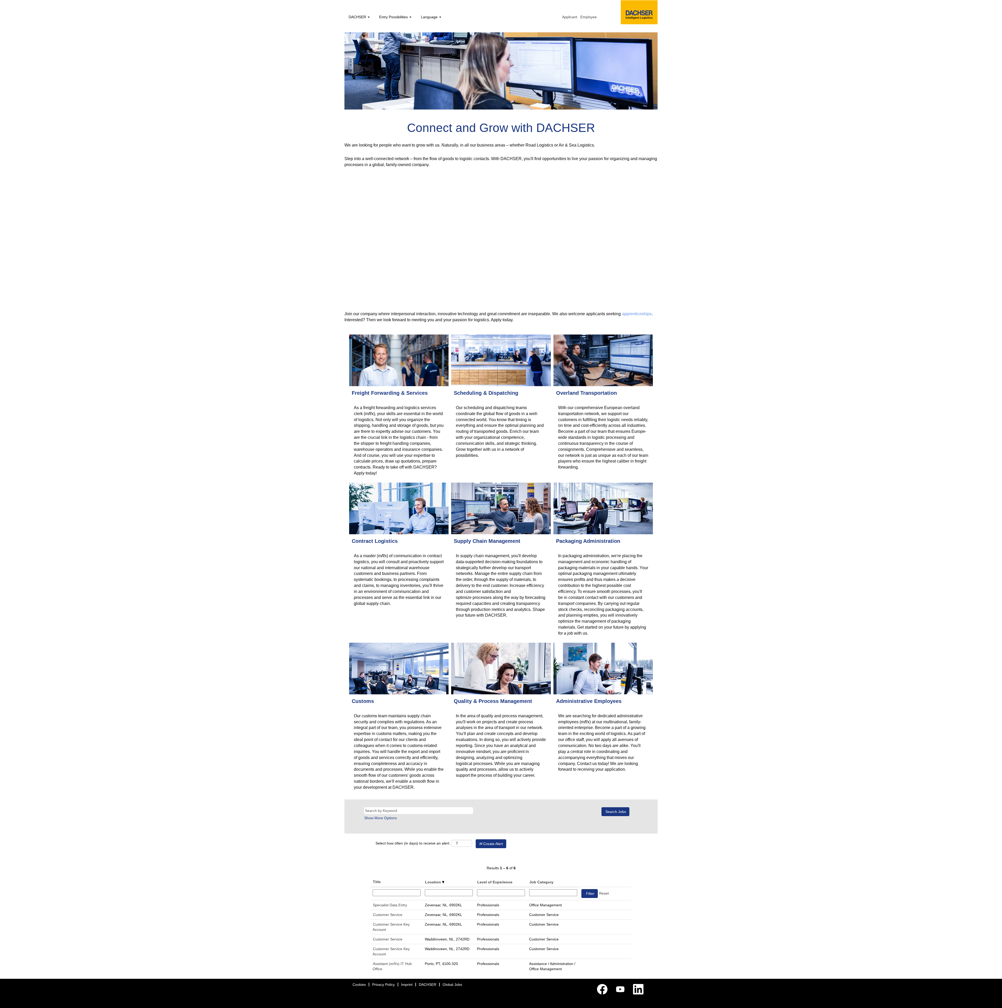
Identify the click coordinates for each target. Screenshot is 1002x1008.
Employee (588, 17)
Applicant (569, 17)
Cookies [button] (359, 984)
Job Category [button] (541, 882)
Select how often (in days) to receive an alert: (412, 843)
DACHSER (427, 984)
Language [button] (430, 17)
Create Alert (492, 844)
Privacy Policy (383, 984)
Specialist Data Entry (390, 905)
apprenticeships (637, 314)
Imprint (407, 984)
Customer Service (387, 915)
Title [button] (377, 882)
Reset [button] (604, 893)
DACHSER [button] (358, 17)
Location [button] (433, 882)
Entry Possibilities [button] (394, 17)
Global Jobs (452, 984)
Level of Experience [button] (494, 882)
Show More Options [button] (380, 818)
